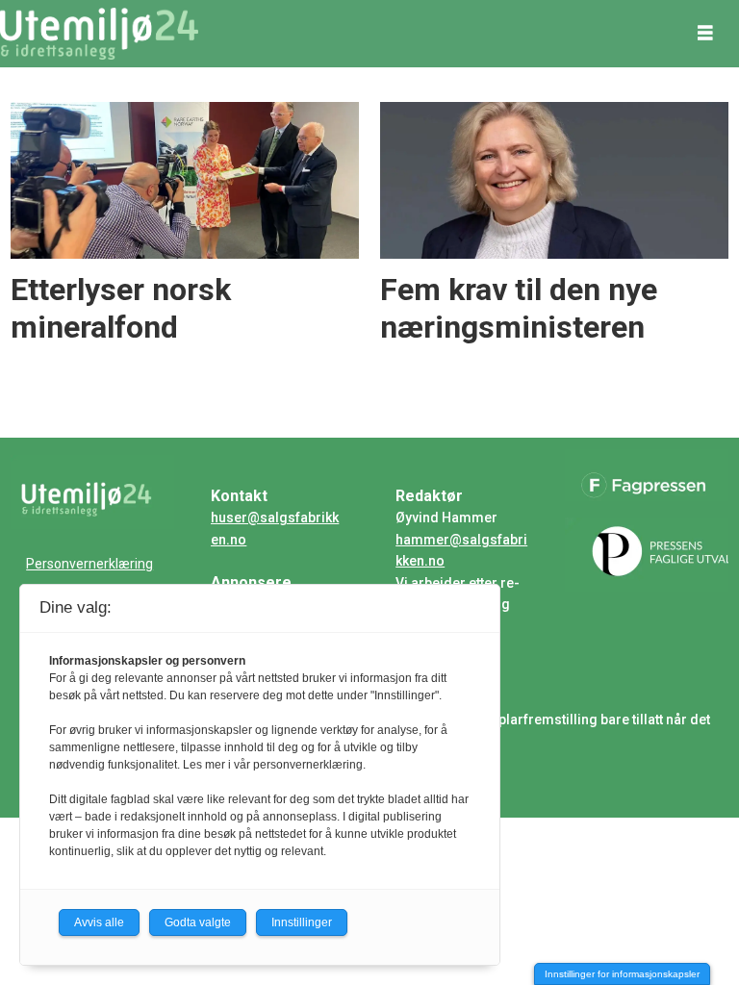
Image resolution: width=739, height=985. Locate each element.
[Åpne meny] (705, 33)
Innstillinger (301, 922)
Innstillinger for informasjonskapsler (622, 974)
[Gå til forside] (99, 34)
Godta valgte (198, 922)
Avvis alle (99, 922)
